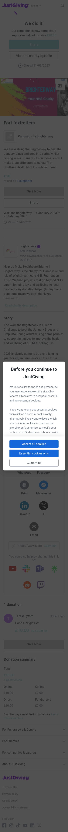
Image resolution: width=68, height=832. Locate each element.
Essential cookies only (34, 453)
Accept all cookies (34, 444)
